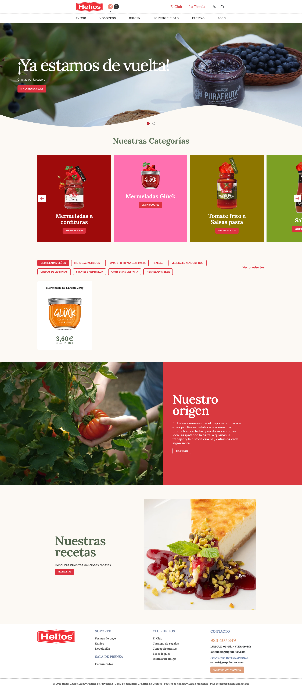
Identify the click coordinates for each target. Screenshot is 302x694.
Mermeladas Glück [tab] (53, 263)
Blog (222, 18)
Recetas (198, 18)
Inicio (81, 18)
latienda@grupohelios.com (228, 651)
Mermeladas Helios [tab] (87, 263)
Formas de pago (105, 638)
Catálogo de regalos (166, 643)
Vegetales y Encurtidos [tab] (187, 263)
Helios (66, 683)
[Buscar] (116, 6)
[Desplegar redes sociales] (110, 11)
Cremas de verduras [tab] (54, 271)
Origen (135, 18)
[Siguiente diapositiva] (296, 75)
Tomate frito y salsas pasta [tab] (127, 263)
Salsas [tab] (158, 263)
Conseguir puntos (165, 648)
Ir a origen (182, 451)
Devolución (102, 648)
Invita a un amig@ (164, 658)
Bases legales (161, 653)
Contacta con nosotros (227, 670)
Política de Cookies (151, 683)
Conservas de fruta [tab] (124, 271)
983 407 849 (223, 640)
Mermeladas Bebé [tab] (158, 271)
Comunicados (104, 664)
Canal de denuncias (126, 683)
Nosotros (107, 18)
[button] (42, 198)
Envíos (99, 643)
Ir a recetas (64, 572)
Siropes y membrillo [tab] (89, 271)
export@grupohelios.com (227, 662)
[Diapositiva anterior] (5, 75)
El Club (157, 638)
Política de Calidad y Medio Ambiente (186, 683)
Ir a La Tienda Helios (31, 89)
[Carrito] (222, 6)
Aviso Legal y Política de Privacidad (92, 683)
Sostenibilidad (166, 18)
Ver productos (74, 230)
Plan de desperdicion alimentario (229, 683)
